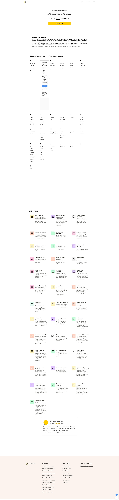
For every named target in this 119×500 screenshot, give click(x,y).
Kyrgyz (81, 124)
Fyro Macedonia (34, 124)
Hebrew (52, 117)
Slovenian (32, 156)
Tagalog (42, 146)
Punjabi (61, 137)
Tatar (41, 148)
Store (93, 2)
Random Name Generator (48, 491)
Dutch (71, 67)
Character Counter (66, 468)
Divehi (71, 65)
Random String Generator (48, 484)
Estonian (82, 67)
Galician (42, 121)
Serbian (32, 150)
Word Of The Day (66, 466)
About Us (87, 2)
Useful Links (65, 482)
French (32, 123)
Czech (61, 69)
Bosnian (52, 69)
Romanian (82, 132)
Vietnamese (63, 146)
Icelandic (62, 117)
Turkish (42, 156)
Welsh (71, 146)
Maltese (42, 139)
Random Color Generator (48, 487)
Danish (71, 63)
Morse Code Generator (67, 475)
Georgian (42, 117)
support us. (65, 430)
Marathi (42, 135)
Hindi (51, 119)
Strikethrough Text (66, 477)
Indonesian (62, 119)
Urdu (51, 148)
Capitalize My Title (66, 473)
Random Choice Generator (48, 482)
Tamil (41, 150)
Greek (41, 124)
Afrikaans (32, 63)
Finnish (32, 121)
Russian (82, 133)
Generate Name (59, 23)
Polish (61, 133)
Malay (41, 137)
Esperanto (82, 65)
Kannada (82, 119)
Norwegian (52, 132)
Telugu (41, 152)
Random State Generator (48, 477)
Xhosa (81, 146)
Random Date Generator (48, 489)
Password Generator (47, 475)
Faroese (32, 119)
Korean (81, 121)
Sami (31, 146)
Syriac (31, 161)
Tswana (42, 159)
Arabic (31, 67)
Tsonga (42, 157)
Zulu (31, 168)
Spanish (32, 152)
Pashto (61, 132)
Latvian (32, 133)
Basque (52, 63)
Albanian (32, 65)
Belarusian (52, 65)
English (81, 63)
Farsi (31, 117)
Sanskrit (32, 148)
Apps (82, 2)
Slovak (31, 154)
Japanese (72, 117)
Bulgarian (52, 67)
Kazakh (81, 117)
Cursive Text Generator (47, 470)
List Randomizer (66, 480)
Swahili (31, 157)
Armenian (32, 69)
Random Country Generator (48, 480)
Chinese (62, 65)
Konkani (82, 123)
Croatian (62, 67)
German (42, 119)
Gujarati (42, 123)
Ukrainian (52, 146)
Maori (41, 132)
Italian (61, 121)
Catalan (62, 63)
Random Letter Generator (48, 468)
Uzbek (51, 150)
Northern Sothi (53, 133)
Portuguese (63, 135)
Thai (41, 154)
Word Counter (65, 470)
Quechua (72, 132)
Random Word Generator (48, 466)
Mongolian (42, 133)
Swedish (32, 159)
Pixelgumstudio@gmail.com (87, 466)
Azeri (31, 70)
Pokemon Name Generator (48, 473)
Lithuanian (32, 132)
